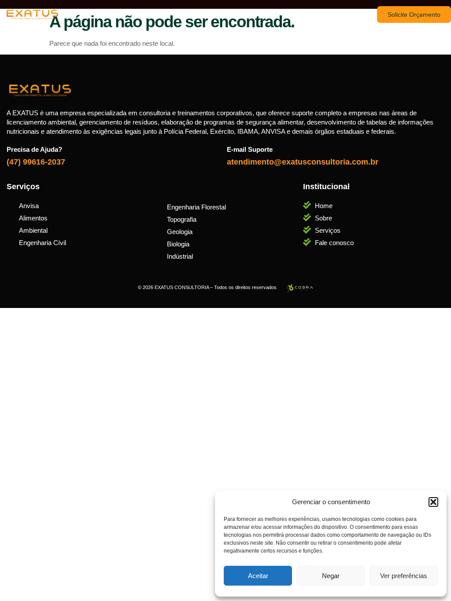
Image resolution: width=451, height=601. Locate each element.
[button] (433, 502)
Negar (331, 575)
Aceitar (258, 575)
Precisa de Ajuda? (34, 149)
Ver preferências (403, 575)
